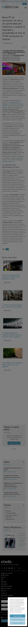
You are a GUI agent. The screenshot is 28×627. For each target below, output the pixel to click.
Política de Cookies (18, 619)
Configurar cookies (17, 623)
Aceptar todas (17, 616)
